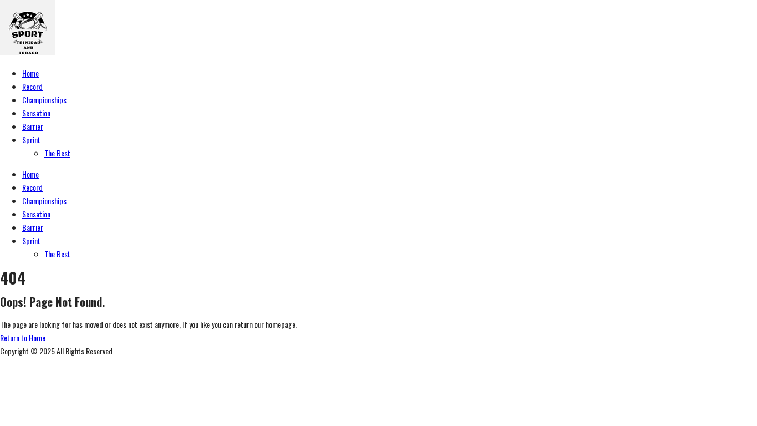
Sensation (36, 113)
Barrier (32, 126)
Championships (44, 99)
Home (30, 73)
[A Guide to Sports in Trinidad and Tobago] (27, 52)
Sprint (31, 139)
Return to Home (22, 337)
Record (32, 86)
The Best (57, 153)
